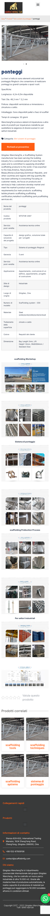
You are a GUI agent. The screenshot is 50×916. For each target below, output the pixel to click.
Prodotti (9, 19)
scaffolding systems (13, 782)
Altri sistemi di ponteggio (22, 19)
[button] (38, 4)
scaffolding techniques (37, 746)
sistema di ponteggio (37, 782)
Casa (3, 19)
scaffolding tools (13, 746)
